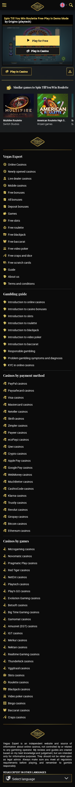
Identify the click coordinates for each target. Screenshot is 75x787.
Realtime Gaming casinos (23, 654)
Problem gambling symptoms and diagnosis (35, 358)
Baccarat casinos (19, 710)
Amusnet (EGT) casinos (22, 626)
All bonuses (15, 200)
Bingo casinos (16, 703)
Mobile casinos (17, 186)
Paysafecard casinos (21, 391)
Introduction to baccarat (23, 344)
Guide (11, 270)
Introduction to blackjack (23, 330)
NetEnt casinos (17, 577)
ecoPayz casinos (18, 440)
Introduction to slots (20, 316)
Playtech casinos (18, 584)
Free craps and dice (20, 256)
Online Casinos (17, 165)
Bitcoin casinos (17, 524)
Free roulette (16, 228)
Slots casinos (16, 675)
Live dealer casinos (19, 179)
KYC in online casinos (21, 365)
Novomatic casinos (20, 556)
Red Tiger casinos (19, 570)
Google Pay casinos (20, 468)
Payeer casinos (17, 433)
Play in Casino (40, 51)
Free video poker (18, 249)
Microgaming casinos (21, 549)
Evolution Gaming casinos (24, 598)
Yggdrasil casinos (19, 668)
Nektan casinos (17, 647)
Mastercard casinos (20, 405)
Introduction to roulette (22, 323)
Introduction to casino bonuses (27, 309)
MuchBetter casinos (20, 482)
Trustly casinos (17, 503)
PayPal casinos (17, 384)
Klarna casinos (17, 496)
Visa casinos (16, 398)
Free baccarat (16, 242)
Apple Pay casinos (19, 461)
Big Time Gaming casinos (23, 612)
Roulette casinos (18, 682)
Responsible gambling (21, 351)
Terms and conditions (21, 284)
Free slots (14, 221)
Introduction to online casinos (26, 302)
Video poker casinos (20, 696)
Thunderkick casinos (20, 661)
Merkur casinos (17, 640)
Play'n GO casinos (19, 591)
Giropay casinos (18, 517)
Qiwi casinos (16, 447)
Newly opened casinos (22, 172)
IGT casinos (15, 633)
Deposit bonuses (18, 207)
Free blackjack (17, 235)
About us (13, 277)
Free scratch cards (19, 263)
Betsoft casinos (17, 605)
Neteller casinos (18, 412)
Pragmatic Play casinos (22, 563)
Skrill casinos (16, 419)
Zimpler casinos (17, 426)
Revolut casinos (18, 510)
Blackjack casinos (19, 689)
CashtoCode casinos (21, 489)
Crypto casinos (17, 454)
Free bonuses (16, 193)
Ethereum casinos (19, 531)
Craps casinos (17, 717)
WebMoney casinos (20, 475)
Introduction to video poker (24, 337)
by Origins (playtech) (18, 21)
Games (12, 214)
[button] (70, 71)
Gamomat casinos (19, 619)
